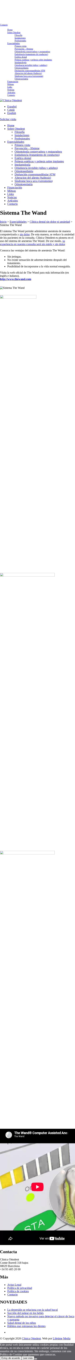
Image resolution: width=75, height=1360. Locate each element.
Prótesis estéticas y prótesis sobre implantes (33, 59)
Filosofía (18, 35)
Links (9, 87)
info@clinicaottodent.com (11, 2)
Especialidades (13, 43)
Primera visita (20, 46)
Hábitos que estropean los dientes (26, 1326)
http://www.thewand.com (15, 279)
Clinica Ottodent (31, 1338)
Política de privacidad (19, 1288)
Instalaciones (20, 38)
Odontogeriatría (21, 79)
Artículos (11, 92)
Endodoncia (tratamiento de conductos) (31, 54)
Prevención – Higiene (24, 49)
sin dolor (24, 234)
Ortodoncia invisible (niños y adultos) (31, 65)
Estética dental (21, 57)
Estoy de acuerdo (10, 1358)
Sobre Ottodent (13, 32)
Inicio (3, 221)
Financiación (12, 81)
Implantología (20, 62)
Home (10, 30)
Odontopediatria (21, 68)
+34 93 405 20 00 (7, 8)
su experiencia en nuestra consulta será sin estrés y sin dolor (32, 242)
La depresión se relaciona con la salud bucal (32, 1309)
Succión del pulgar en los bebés (25, 1313)
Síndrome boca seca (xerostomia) (29, 76)
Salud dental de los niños (21, 1322)
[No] (35, 1358)
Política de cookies (18, 1291)
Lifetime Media (61, 1338)
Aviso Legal (14, 1284)
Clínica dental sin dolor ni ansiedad (50, 221)
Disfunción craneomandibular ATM (30, 70)
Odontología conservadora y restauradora (32, 51)
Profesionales (20, 40)
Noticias (10, 89)
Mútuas (10, 84)
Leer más (28, 1358)
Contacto (4, 25)
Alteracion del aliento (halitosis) (28, 73)
